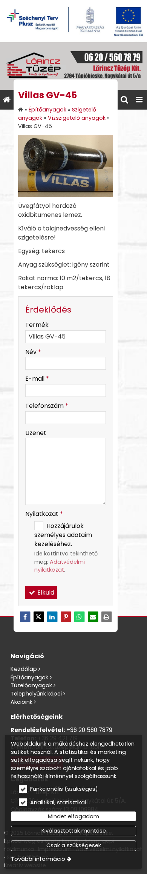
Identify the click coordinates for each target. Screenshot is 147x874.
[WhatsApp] (79, 617)
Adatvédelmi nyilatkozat (59, 566)
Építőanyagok (29, 677)
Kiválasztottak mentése (73, 830)
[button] (139, 100)
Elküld (45, 592)
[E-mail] (93, 617)
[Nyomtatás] (106, 617)
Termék (37, 324)
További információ (38, 859)
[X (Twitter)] (38, 617)
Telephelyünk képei (36, 693)
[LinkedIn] (52, 617)
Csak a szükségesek (73, 845)
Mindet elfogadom (73, 816)
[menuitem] (7, 100)
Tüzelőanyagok (31, 685)
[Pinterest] (66, 617)
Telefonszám (46, 405)
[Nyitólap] (73, 66)
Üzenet (35, 433)
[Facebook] (25, 617)
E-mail (37, 378)
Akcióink (21, 702)
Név (33, 352)
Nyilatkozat (44, 513)
